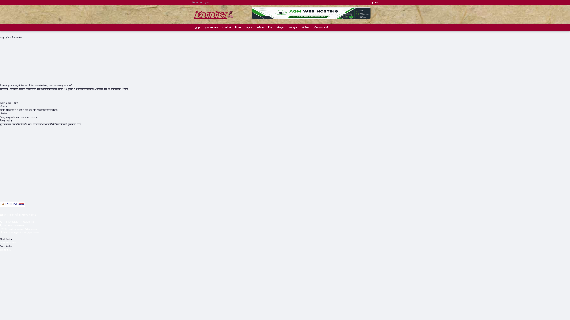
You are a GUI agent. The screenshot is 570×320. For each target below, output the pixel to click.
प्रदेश (248, 27)
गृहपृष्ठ (197, 27)
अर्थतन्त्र (260, 27)
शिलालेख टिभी (321, 27)
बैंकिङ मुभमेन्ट (6, 121)
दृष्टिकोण (3, 114)
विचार (238, 27)
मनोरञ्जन (293, 27)
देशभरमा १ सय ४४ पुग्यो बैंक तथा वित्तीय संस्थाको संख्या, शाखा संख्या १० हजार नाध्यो (36, 86)
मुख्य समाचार (211, 27)
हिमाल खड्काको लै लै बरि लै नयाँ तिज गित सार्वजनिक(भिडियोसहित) (29, 110)
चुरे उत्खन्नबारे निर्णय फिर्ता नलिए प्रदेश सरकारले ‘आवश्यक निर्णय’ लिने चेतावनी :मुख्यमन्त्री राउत (40, 124)
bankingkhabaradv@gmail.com (24, 233)
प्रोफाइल (3, 107)
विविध (305, 27)
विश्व (270, 27)
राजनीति (227, 27)
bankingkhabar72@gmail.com (23, 229)
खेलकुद (280, 27)
